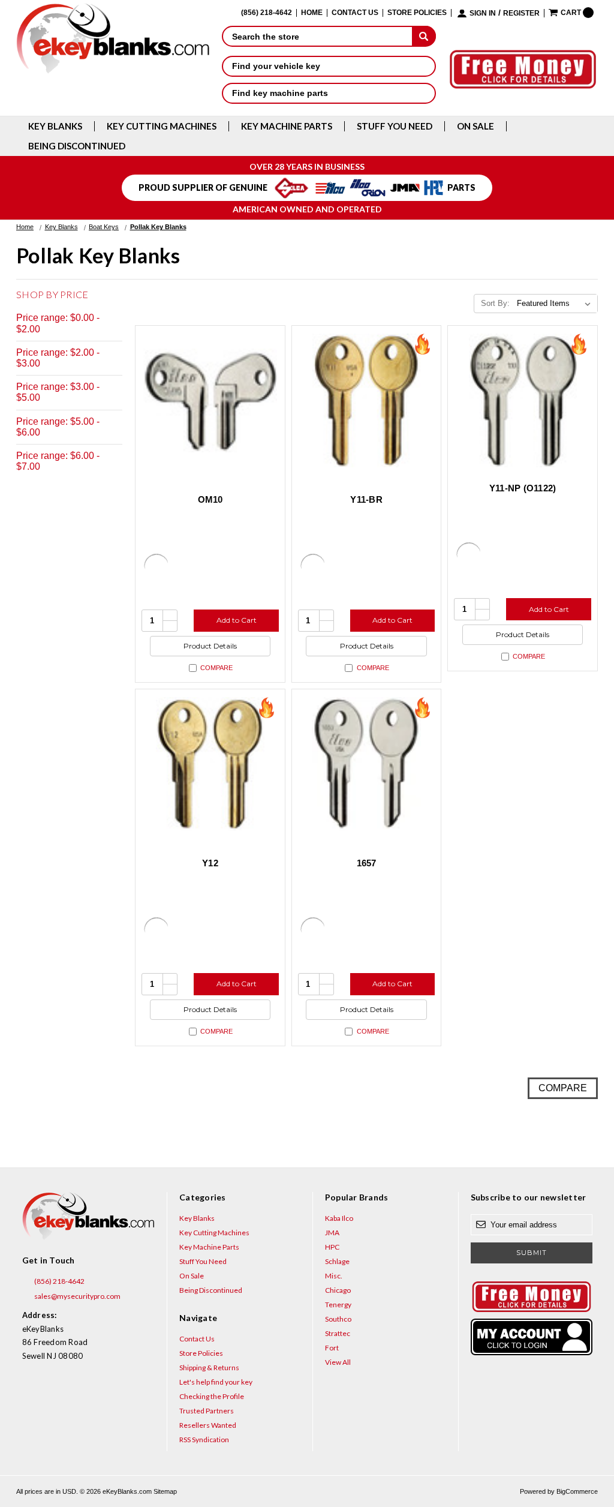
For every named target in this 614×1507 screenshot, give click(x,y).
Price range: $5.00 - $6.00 (58, 426)
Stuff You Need (394, 126)
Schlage (337, 1261)
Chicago (338, 1290)
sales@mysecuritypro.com (77, 1296)
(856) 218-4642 (59, 1281)
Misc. (333, 1275)
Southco (338, 1318)
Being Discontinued (76, 146)
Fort (332, 1347)
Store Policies (417, 13)
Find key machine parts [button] (280, 93)
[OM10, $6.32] (210, 400)
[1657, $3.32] (367, 764)
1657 (367, 863)
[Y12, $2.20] (210, 764)
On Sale (475, 126)
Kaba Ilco (339, 1218)
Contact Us (355, 13)
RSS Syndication (204, 1439)
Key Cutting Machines (161, 126)
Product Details (210, 645)
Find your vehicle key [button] (276, 66)
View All (338, 1362)
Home (312, 13)
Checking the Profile (211, 1396)
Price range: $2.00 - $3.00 (58, 357)
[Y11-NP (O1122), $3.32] (522, 400)
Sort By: (495, 303)
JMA (332, 1232)
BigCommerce (577, 1491)
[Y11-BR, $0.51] (367, 400)
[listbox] (556, 304)
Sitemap (165, 1491)
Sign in (482, 13)
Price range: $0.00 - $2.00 (58, 323)
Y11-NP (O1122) (522, 488)
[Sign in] (531, 1337)
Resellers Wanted (207, 1425)
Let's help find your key (215, 1381)
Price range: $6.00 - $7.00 (58, 461)
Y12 (210, 863)
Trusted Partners (206, 1410)
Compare (216, 667)
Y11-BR (366, 499)
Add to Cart (236, 620)
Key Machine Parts (286, 126)
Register (521, 13)
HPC (332, 1246)
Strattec (337, 1333)
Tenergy (338, 1304)
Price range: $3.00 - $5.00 (58, 392)
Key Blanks (55, 126)
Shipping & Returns (209, 1367)
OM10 (210, 499)
